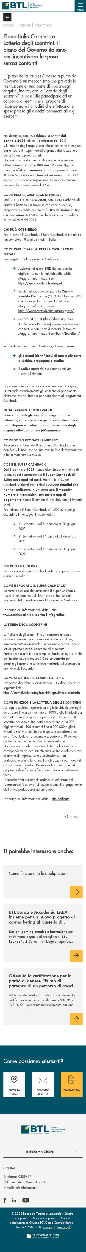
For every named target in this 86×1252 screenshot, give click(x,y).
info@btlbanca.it (26, 1187)
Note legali (63, 1227)
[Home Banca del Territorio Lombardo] (22, 6)
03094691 (25, 1176)
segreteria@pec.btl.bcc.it (28, 1182)
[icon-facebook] (4, 1200)
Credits (47, 1227)
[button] (80, 6)
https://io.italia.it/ (67, 333)
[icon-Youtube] (25, 1200)
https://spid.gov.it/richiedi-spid (40, 283)
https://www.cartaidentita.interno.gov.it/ (46, 310)
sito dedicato (60, 798)
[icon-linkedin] (14, 1200)
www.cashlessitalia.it (17, 614)
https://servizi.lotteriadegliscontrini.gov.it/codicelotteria (41, 692)
